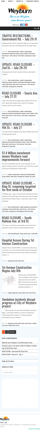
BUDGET (10, 1)
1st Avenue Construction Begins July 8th (17, 269)
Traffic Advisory (13, 55)
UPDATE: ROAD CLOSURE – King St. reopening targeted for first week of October (19, 186)
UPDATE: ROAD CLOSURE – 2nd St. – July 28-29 (18, 66)
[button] (35, 28)
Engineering (5, 82)
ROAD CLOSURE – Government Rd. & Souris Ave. (15, 351)
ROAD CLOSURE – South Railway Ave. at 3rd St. (17, 219)
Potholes (26, 53)
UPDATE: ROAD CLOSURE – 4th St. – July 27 (18, 126)
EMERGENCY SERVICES (32, 1)
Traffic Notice (21, 55)
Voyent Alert (19, 86)
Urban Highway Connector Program (25, 211)
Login (5, 422)
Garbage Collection (12, 82)
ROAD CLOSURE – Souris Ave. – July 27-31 (20, 95)
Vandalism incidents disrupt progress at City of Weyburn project (19, 302)
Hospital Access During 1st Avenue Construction (18, 242)
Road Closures (5, 55)
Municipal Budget (31, 174)
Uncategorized (28, 55)
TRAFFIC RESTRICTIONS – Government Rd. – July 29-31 (19, 37)
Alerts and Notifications (13, 51)
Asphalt (22, 51)
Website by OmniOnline (34, 429)
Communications (28, 51)
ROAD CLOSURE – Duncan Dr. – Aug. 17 (12, 354)
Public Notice (9, 84)
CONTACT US (19, 1)
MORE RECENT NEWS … (8, 361)
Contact (2, 422)
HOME (3, 1)
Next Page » (12, 332)
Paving (21, 53)
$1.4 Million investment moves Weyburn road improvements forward (16, 156)
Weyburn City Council (30, 176)
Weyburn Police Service (13, 325)
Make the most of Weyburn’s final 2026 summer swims (17, 342)
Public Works (32, 53)
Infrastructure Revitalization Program (11, 53)
